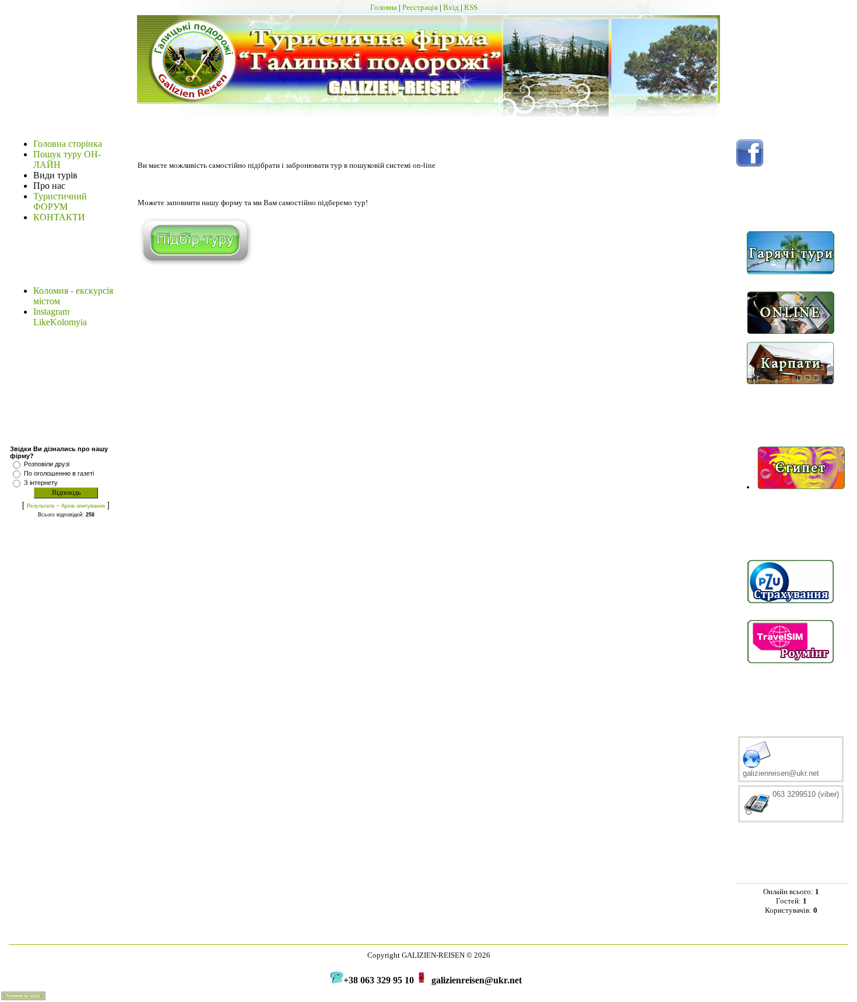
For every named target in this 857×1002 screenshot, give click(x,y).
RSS (470, 7)
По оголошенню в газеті (59, 473)
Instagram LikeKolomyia (60, 317)
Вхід (451, 7)
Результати (40, 506)
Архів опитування (83, 506)
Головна (383, 7)
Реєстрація (420, 7)
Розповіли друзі (46, 463)
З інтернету (41, 482)
